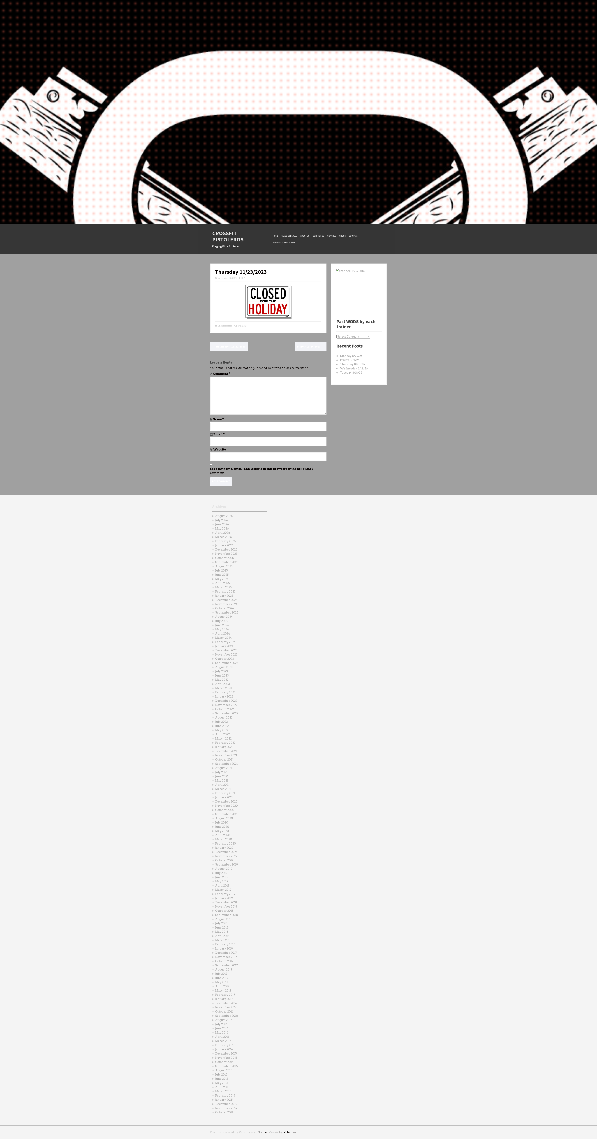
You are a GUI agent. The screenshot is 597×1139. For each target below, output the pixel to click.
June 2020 (222, 826)
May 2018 (221, 931)
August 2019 (223, 868)
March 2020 (223, 839)
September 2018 (226, 915)
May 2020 (222, 831)
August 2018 (223, 919)
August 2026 (224, 516)
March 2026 (223, 537)
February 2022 (225, 742)
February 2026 (225, 541)
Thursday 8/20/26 (352, 364)
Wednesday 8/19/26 (354, 368)
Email (219, 434)
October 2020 (224, 810)
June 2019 (221, 877)
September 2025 (226, 562)
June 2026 (222, 524)
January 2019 (224, 898)
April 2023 (222, 684)
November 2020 (226, 805)
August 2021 (223, 768)
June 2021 (221, 776)
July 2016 (221, 1024)
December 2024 (226, 600)
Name (218, 419)
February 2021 (225, 793)
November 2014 (226, 1108)
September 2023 (226, 663)
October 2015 (224, 1062)
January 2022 (224, 747)
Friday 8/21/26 (349, 360)
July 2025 (221, 570)
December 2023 (226, 650)
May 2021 (221, 780)
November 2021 (226, 755)
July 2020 (221, 822)
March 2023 (223, 688)
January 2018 (224, 948)
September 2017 (226, 965)
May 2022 (222, 730)
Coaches (331, 235)
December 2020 (226, 801)
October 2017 (224, 961)
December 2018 (226, 902)
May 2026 (222, 528)
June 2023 (222, 675)
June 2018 (221, 927)
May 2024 (222, 629)
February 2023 (225, 692)
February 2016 (225, 1045)
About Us (305, 235)
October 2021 (224, 759)
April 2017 (222, 986)
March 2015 (223, 1091)
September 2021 (226, 763)
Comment (221, 373)
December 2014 (226, 1104)
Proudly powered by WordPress (232, 1132)
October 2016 (224, 1011)
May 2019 (221, 881)
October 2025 (224, 558)
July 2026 (221, 520)
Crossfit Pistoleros (228, 236)
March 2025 (223, 587)
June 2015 (221, 1078)
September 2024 (226, 612)
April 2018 (222, 936)
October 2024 (224, 608)
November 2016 (226, 1007)
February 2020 (225, 843)
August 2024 (224, 616)
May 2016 (221, 1032)
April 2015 (222, 1087)
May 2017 (221, 982)
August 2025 (224, 566)
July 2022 (221, 721)
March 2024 (223, 637)
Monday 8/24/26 (351, 355)
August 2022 (224, 717)
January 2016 (224, 1049)
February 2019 (225, 894)
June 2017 (221, 978)
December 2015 (226, 1053)
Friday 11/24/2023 (310, 346)
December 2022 (226, 700)
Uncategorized (225, 326)
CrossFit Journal (348, 235)
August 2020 (224, 818)
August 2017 (223, 969)
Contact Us (318, 235)
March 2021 (223, 789)
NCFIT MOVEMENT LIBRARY (285, 242)
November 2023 (226, 654)
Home (275, 235)
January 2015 (224, 1099)
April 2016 (222, 1036)
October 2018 (224, 910)
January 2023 (224, 696)
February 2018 (225, 944)
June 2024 (222, 625)
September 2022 (226, 713)
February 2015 (225, 1095)
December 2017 (226, 952)
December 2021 (226, 751)
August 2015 (223, 1070)
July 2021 (221, 772)
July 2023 (221, 671)
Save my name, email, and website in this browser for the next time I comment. (261, 471)
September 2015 (226, 1066)
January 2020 (224, 847)
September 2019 (226, 864)
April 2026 (222, 532)
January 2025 (224, 595)
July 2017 (221, 973)
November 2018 (226, 906)
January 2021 (224, 797)
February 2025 (225, 591)
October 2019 (224, 860)
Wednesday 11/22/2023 (229, 346)
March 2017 (223, 990)
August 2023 (224, 667)
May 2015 (221, 1083)
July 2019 (221, 873)
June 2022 (222, 726)
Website (219, 449)
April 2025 (222, 583)
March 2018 (223, 940)
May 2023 (222, 679)
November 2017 (226, 957)
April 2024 (222, 633)
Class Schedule (289, 235)
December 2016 (226, 1003)
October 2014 (224, 1112)
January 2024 (224, 646)
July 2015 (221, 1074)
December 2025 (226, 549)
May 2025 (222, 579)
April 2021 (222, 784)
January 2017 (224, 999)
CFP (243, 278)
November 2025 (226, 553)
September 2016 (226, 1015)
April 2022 (222, 734)
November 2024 (226, 604)
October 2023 (224, 658)
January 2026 (224, 545)
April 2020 (222, 835)
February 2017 (225, 994)
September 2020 (226, 814)
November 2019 (226, 856)
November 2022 (226, 705)
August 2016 (223, 1020)
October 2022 (224, 709)
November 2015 (226, 1057)
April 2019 (222, 885)
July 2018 (221, 923)
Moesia (273, 1132)
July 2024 (221, 621)
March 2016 (223, 1041)
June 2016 (221, 1028)
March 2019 (223, 889)
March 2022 (223, 738)
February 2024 (225, 642)
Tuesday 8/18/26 (351, 372)
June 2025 (222, 574)
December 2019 (226, 852)
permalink (241, 326)
